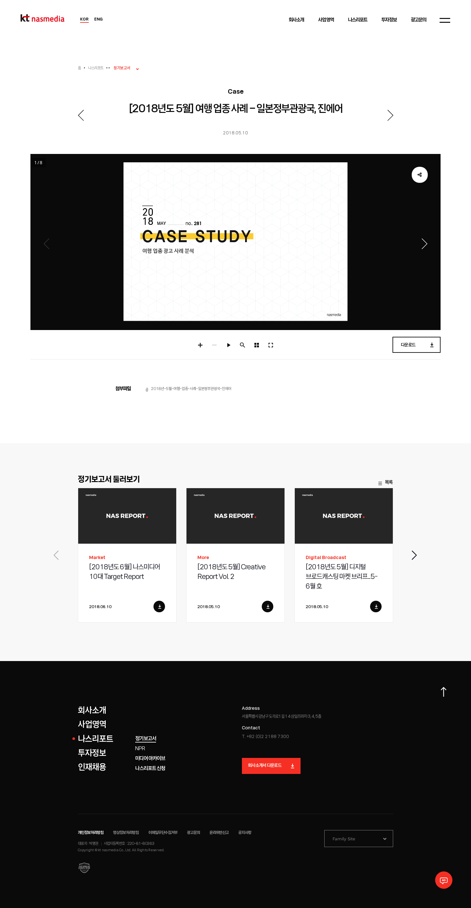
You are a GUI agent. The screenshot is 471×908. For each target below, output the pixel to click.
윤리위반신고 (219, 832)
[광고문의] (443, 880)
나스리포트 (95, 68)
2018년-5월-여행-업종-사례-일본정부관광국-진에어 (191, 388)
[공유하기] (419, 174)
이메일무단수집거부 (163, 832)
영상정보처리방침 (126, 832)
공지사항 (244, 832)
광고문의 (193, 832)
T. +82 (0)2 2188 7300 (265, 736)
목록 (388, 483)
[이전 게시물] (81, 115)
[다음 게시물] (390, 115)
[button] (415, 555)
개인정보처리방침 (90, 832)
